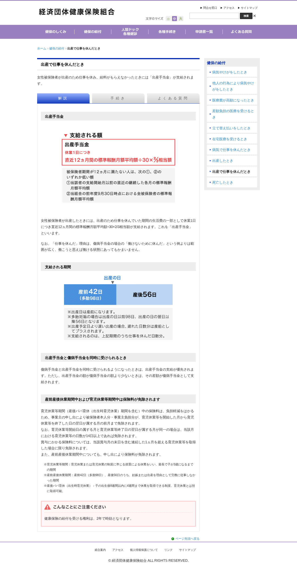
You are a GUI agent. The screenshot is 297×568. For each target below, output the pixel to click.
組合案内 (100, 550)
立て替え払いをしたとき (231, 128)
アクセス (229, 8)
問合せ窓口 (210, 8)
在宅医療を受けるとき (229, 139)
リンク (168, 550)
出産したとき (222, 161)
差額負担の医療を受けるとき (233, 114)
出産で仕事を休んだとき (231, 171)
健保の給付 (56, 48)
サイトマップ (249, 8)
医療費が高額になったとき (233, 100)
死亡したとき (222, 182)
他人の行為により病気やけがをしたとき (233, 86)
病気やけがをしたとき (229, 72)
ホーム (41, 48)
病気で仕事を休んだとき (231, 150)
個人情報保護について (144, 550)
